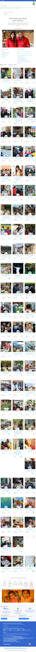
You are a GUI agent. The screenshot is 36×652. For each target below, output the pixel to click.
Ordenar (15, 64)
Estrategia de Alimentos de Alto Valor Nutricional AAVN (6, 275)
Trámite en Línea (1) (6, 53)
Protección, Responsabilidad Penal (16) (24, 51)
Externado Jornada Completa (30, 275)
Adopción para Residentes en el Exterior (30, 568)
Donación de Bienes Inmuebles (18, 256)
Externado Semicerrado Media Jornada (30, 295)
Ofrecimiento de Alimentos (30, 451)
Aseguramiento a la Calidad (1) (23, 60)
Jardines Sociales (18, 411)
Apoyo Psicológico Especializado (6, 100)
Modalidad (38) (5, 55)
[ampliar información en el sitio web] (33, 121)
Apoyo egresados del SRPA (30, 79)
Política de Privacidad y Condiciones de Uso (9, 639)
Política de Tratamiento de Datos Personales (10, 640)
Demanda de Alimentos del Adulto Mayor (18, 236)
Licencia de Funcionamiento (6, 431)
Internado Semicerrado (6, 411)
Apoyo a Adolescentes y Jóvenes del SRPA (18, 80)
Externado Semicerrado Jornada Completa (18, 295)
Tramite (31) (4, 51)
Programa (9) (4, 54)
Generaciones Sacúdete (6, 333)
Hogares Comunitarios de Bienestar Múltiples (30, 353)
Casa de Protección (30, 138)
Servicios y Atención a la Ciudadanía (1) (25, 61)
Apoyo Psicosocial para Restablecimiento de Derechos (6, 568)
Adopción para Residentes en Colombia (30, 509)
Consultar (4, 585)
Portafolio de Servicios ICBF (11, 8)
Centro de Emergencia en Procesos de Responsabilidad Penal (6, 178)
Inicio (5, 8)
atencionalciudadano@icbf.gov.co (17, 636)
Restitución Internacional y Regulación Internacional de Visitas (6, 490)
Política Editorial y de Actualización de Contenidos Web (11, 641)
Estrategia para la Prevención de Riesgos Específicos (18, 276)
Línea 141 (6, 610)
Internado (6, 392)
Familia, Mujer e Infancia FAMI (6, 314)
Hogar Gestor (29, 333)
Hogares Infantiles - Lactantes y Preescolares (30, 373)
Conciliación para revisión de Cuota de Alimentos (30, 217)
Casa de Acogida (6, 138)
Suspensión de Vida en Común (6, 510)
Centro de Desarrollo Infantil (30, 158)
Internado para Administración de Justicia (30, 392)
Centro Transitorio (18, 196)
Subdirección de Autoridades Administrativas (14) (25, 53)
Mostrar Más (20, 63)
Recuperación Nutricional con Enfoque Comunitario (30, 470)
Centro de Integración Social (30, 178)
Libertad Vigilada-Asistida (30, 411)
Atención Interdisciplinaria (6, 118)
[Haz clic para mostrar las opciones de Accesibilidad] (34, 0)
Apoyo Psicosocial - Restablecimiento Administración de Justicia (18, 100)
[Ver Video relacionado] (33, 571)
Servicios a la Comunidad (30, 489)
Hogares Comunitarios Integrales (18, 373)
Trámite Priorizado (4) (6, 52)
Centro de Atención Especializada (18, 158)
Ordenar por (11, 64)
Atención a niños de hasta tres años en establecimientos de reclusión (30, 100)
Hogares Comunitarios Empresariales (6, 373)
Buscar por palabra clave (3, 65)
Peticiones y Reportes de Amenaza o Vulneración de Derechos (6, 549)
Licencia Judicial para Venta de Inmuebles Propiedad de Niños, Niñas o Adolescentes (18, 432)
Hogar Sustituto (6, 353)
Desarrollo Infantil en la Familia (30, 236)
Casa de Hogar (18, 138)
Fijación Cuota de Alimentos (18, 529)
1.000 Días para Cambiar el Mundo (18, 549)
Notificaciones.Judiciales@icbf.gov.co (19, 637)
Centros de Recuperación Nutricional (30, 197)
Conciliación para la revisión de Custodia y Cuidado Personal (6, 217)
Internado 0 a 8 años (18, 392)
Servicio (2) (3, 56)
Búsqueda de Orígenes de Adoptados (30, 119)
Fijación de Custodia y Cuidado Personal (30, 529)
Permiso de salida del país (6, 528)
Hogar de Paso (18, 333)
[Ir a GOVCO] (7, 644)
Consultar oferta (4, 618)
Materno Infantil (30, 431)
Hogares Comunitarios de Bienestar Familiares (18, 353)
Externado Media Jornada (6, 294)
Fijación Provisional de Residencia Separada (30, 314)
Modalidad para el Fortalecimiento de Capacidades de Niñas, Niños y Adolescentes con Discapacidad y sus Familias (18, 452)
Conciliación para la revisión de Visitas (18, 217)
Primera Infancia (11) (22, 56)
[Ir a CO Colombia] (30, 644)
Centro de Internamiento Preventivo (6, 197)
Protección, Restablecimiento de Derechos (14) (25, 55)
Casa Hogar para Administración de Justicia (6, 158)
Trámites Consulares (18, 509)
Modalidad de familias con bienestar (6, 451)
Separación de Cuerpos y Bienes (18, 490)
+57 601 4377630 (31, 610)
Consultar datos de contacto (23, 618)
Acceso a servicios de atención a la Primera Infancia (6, 80)
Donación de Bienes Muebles (30, 256)
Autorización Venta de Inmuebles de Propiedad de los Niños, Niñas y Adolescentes (18, 120)
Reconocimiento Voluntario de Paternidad (18, 568)
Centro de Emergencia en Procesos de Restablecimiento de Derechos (18, 178)
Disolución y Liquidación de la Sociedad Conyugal (6, 256)
